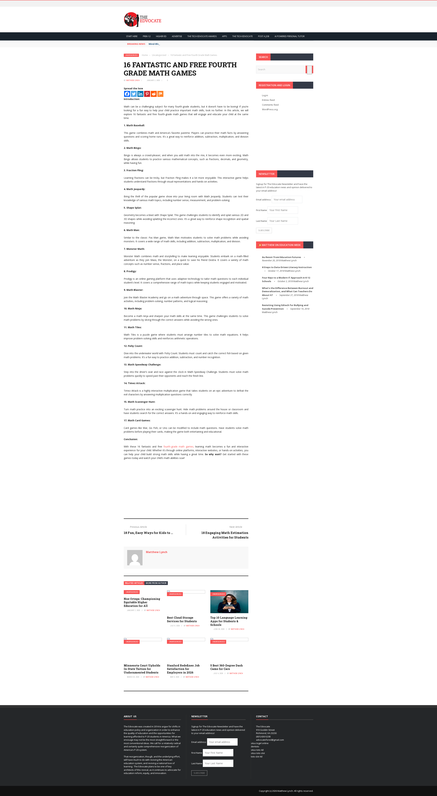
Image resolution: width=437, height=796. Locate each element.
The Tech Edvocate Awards (202, 36)
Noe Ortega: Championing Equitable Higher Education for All (142, 602)
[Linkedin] (140, 94)
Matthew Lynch (133, 80)
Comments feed (270, 104)
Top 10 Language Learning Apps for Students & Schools (228, 621)
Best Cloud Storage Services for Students (182, 619)
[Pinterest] (147, 94)
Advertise (177, 36)
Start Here (131, 36)
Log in (265, 95)
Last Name (261, 220)
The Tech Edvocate (242, 36)
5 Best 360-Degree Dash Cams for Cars (226, 667)
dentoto (255, 746)
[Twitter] (134, 94)
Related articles (134, 583)
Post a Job (263, 36)
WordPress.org (270, 109)
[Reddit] (154, 94)
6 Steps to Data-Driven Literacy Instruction (287, 267)
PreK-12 (147, 36)
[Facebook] (127, 94)
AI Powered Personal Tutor (290, 36)
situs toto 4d (257, 749)
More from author (156, 583)
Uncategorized (131, 55)
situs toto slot (258, 753)
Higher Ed (161, 36)
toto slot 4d (256, 756)
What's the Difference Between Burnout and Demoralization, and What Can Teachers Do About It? (287, 292)
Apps (224, 36)
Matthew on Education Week (281, 245)
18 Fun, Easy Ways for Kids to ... (148, 533)
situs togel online (260, 743)
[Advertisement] (186, 488)
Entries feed (268, 99)
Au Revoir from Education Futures (281, 257)
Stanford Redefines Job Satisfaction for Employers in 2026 (183, 669)
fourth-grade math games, (178, 446)
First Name (261, 210)
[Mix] (160, 94)
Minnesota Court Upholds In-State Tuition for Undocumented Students (142, 669)
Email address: (264, 199)
